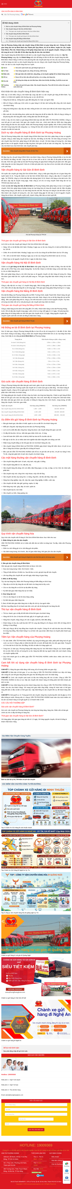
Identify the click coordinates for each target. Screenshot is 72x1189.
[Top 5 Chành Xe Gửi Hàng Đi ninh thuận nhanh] (36, 806)
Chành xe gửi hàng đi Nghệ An (11, 1040)
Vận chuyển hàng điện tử (11, 465)
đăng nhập (13, 1051)
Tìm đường (66, 1166)
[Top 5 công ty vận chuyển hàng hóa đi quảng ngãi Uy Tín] (36, 891)
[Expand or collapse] (68, 22)
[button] (4, 4)
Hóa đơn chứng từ (58, 1160)
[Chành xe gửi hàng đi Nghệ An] (36, 1019)
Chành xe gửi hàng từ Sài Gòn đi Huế (13, 998)
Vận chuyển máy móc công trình (13, 473)
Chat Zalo (66, 1173)
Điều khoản (55, 1157)
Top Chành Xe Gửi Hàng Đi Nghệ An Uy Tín (15, 870)
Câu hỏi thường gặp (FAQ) (60, 1164)
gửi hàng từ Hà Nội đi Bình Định (22, 266)
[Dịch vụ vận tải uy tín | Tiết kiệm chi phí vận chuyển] (36, 758)
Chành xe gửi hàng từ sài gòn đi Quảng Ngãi (15, 955)
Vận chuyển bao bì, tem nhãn (12, 490)
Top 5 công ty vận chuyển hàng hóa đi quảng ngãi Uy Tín (19, 913)
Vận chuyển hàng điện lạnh (12, 461)
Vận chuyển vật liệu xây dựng (13, 477)
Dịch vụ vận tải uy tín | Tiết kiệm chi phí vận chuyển (18, 779)
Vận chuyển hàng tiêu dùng (12, 468)
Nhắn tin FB (66, 1180)
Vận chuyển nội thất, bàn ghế (12, 483)
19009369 (12, 1074)
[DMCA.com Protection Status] (36, 1172)
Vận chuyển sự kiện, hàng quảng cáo (15, 493)
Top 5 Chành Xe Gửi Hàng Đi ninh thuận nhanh (16, 827)
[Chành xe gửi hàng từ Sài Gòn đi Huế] (36, 976)
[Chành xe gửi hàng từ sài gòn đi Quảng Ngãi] (36, 934)
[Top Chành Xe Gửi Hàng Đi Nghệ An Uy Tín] (36, 849)
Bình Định (4, 60)
